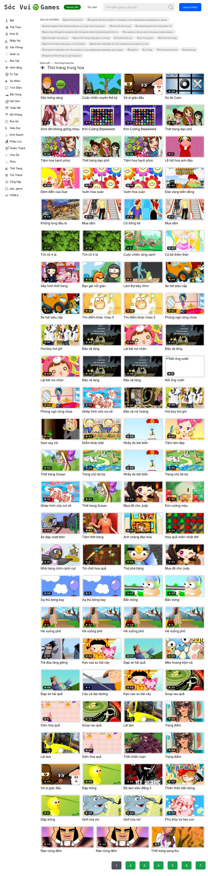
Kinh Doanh (16, 135)
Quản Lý (15, 54)
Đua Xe (14, 121)
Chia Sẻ (14, 155)
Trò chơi (92, 7)
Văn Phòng (16, 47)
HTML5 (14, 195)
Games (32, 7)
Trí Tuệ (14, 74)
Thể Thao (15, 27)
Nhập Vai (15, 40)
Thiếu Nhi (15, 108)
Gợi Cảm (15, 101)
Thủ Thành (16, 175)
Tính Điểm (16, 87)
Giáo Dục (15, 128)
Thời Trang (16, 168)
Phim (13, 161)
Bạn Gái (14, 61)
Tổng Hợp (15, 182)
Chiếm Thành (17, 148)
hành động (16, 67)
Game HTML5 (190, 7)
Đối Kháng (16, 114)
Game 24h (72, 7)
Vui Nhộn (15, 81)
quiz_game (16, 188)
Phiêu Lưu (16, 141)
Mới (12, 20)
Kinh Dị (14, 34)
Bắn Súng (15, 94)
